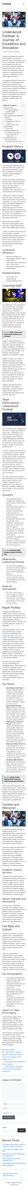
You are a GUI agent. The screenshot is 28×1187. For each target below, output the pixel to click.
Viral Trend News (7, 1175)
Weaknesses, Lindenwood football (13, 122)
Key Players (10, 128)
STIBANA (6, 4)
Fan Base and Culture (10, 138)
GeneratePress (14, 1184)
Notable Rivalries (11, 111)
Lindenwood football (15, 1054)
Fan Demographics (12, 139)
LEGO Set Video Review (9, 1173)
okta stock (13, 201)
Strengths (9, 119)
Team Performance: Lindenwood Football (14, 116)
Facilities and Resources (11, 130)
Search (4, 1127)
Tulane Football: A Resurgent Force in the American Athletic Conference (12, 1069)
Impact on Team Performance (14, 141)
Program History (9, 108)
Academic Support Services (14, 132)
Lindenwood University (9, 1057)
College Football (9, 1049)
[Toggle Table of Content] (22, 105)
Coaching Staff (8, 113)
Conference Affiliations (12, 110)
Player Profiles (9, 126)
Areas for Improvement (13, 124)
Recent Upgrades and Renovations (12, 135)
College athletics (9, 1052)
